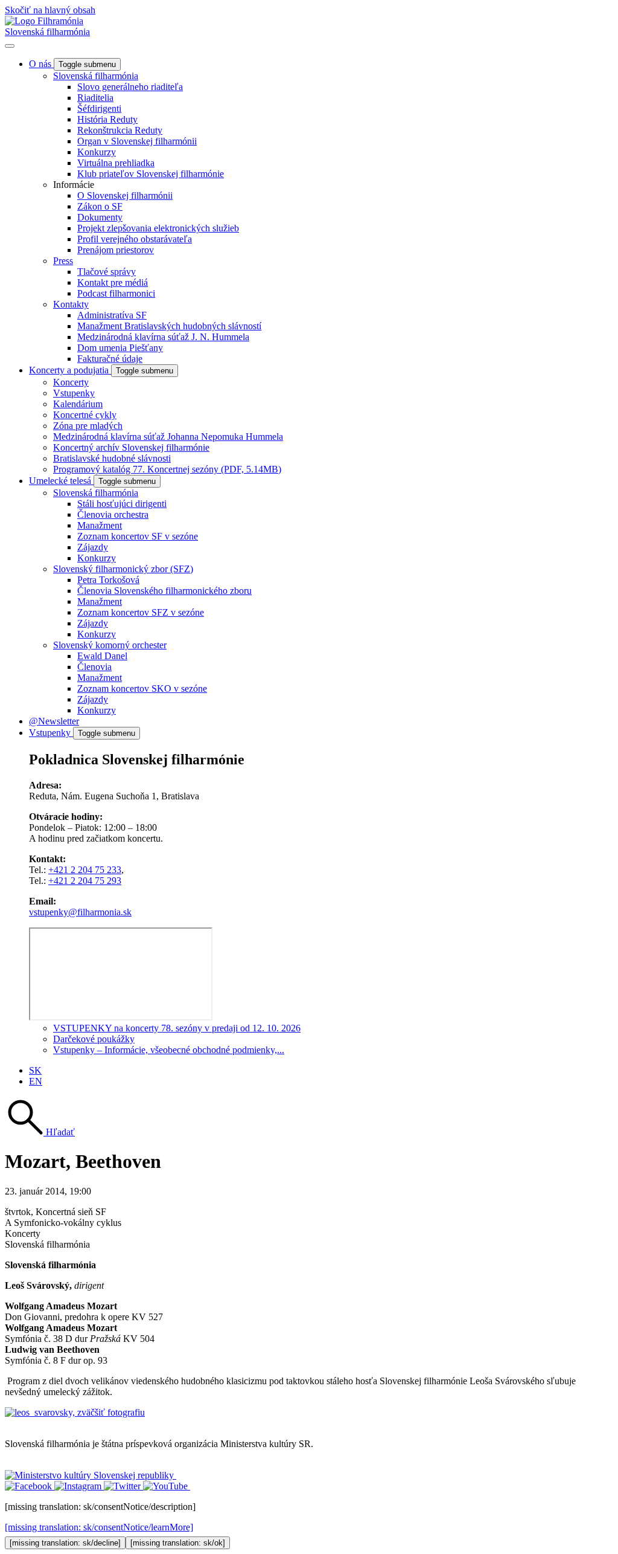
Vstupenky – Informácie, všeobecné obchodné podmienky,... (168, 1050)
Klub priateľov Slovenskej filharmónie (150, 174)
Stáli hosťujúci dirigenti (122, 503)
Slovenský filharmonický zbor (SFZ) (123, 569)
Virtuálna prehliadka (115, 163)
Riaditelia (95, 97)
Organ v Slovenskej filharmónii (137, 141)
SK (35, 1070)
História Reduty (107, 119)
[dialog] (309, 1525)
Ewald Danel (102, 656)
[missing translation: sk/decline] (65, 1542)
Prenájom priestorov (115, 250)
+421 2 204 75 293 (84, 880)
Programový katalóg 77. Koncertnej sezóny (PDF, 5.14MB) (167, 469)
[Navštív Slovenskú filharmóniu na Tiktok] (123, 1486)
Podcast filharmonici (116, 293)
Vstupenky (74, 393)
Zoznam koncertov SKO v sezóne (142, 688)
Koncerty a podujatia (70, 370)
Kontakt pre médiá (112, 282)
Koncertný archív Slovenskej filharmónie (131, 447)
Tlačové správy (106, 271)
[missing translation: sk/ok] (177, 1542)
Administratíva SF (112, 315)
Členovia (94, 667)
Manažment (99, 525)
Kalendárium (78, 404)
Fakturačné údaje (109, 358)
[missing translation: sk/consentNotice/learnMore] (99, 1527)
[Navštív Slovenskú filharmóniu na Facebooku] (29, 1486)
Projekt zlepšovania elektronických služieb (158, 228)
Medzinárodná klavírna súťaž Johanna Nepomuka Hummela (168, 436)
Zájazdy (92, 547)
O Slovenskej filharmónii (125, 195)
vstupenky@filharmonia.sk (80, 912)
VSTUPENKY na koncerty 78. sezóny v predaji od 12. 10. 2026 (177, 1028)
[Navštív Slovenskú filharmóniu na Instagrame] (79, 1486)
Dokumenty (100, 217)
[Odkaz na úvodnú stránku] (44, 21)
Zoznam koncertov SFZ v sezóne (140, 612)
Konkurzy (96, 152)
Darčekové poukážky (94, 1039)
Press (63, 261)
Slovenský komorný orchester (110, 645)
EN (35, 1081)
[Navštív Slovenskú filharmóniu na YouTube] (166, 1486)
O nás (41, 64)
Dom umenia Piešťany (120, 348)
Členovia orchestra (112, 514)
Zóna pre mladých (88, 426)
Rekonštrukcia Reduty (119, 130)
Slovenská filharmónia (47, 32)
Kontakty (71, 304)
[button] (40, 1132)
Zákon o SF (100, 206)
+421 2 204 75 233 (84, 870)
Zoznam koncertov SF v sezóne (137, 536)
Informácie (73, 184)
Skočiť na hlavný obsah (50, 10)
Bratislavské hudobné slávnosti (112, 458)
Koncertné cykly (84, 415)
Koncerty (71, 382)
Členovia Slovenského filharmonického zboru (164, 590)
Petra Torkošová (108, 580)
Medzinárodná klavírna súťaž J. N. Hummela (163, 337)
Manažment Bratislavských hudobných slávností (169, 326)
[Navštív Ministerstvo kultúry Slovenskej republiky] (90, 1475)
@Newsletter (54, 721)
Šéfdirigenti (99, 108)
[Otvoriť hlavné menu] (9, 46)
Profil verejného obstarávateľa (134, 239)
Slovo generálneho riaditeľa (130, 87)
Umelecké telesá (61, 481)
